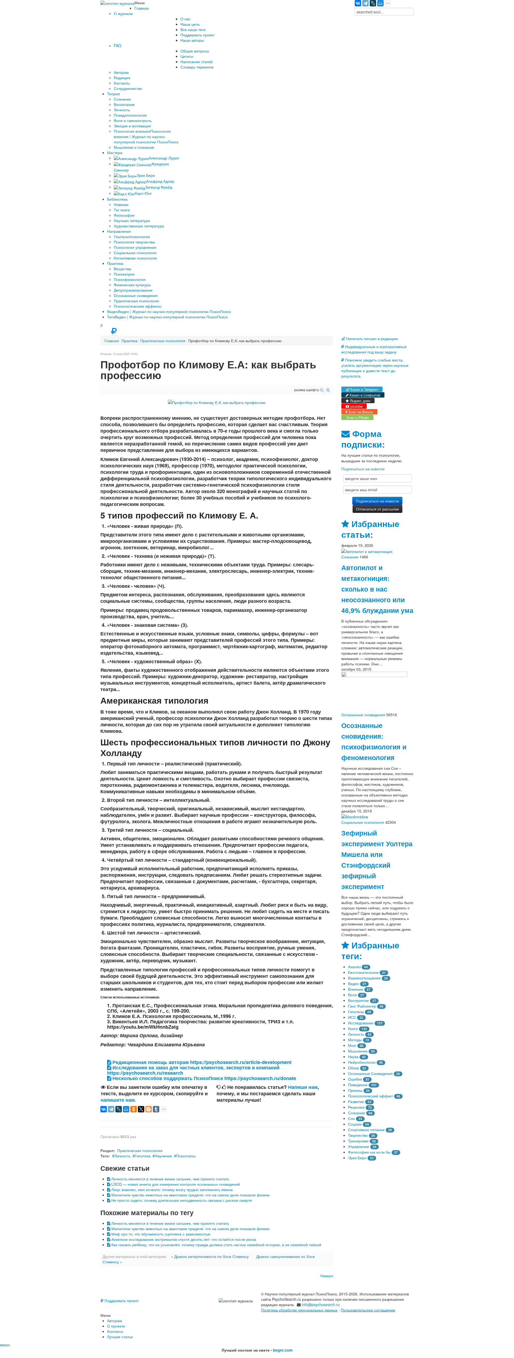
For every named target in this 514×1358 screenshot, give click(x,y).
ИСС (352, 1017)
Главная (111, 340)
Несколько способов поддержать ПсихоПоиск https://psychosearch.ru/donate (203, 1078)
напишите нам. (118, 1099)
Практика (130, 340)
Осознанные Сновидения (370, 1073)
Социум (355, 1124)
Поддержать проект (121, 1300)
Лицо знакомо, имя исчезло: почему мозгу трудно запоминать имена (171, 1189)
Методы (355, 1039)
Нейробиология (362, 1062)
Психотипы (185, 1155)
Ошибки (355, 1079)
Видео (353, 983)
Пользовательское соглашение (368, 1310)
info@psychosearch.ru (321, 1304)
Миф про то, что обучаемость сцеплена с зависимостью (160, 1234)
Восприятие (358, 1000)
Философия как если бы (369, 1152)
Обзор (353, 1067)
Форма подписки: (363, 439)
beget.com (282, 1350)
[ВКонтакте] (358, 3)
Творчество (358, 1135)
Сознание (349, 556)
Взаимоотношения (364, 978)
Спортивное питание (366, 1129)
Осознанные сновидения (363, 714)
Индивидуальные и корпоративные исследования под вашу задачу (374, 349)
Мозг (352, 1045)
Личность (122, 1155)
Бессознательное (363, 972)
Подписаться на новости (362, 468)
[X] (141, 1109)
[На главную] (117, 2)
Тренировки (358, 1140)
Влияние (355, 989)
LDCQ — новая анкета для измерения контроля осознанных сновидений (175, 1184)
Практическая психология (163, 340)
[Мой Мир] (380, 3)
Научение (163, 1155)
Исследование (360, 1022)
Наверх (326, 1275)
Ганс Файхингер (362, 1006)
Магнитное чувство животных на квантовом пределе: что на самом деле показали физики (190, 1194)
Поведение (358, 1084)
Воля (352, 994)
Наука (353, 1056)
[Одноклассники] (133, 1109)
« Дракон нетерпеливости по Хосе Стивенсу (210, 1256)
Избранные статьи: (370, 529)
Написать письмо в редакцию (371, 338)
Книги (353, 1028)
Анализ (354, 966)
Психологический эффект (370, 1095)
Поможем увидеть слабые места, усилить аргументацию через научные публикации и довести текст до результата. (375, 368)
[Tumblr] (156, 1109)
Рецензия (356, 1107)
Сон (351, 1118)
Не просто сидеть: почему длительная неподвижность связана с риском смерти (181, 1200)
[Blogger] (148, 1109)
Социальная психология (362, 822)
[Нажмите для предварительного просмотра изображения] (217, 401)
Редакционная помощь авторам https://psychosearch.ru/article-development (201, 1062)
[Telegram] (365, 3)
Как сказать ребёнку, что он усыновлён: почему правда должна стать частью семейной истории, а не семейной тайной (215, 1244)
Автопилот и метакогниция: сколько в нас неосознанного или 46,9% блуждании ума (377, 589)
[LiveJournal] (373, 3)
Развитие (356, 1101)
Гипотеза (142, 1155)
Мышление (358, 1051)
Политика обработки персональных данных (299, 1310)
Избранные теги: (370, 950)
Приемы (355, 1090)
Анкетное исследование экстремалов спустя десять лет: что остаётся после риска (183, 1239)
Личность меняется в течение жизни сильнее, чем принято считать (169, 1178)
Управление (358, 1146)
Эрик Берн (357, 1157)
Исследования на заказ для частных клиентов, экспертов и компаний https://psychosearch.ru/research (193, 1070)
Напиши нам (303, 1087)
